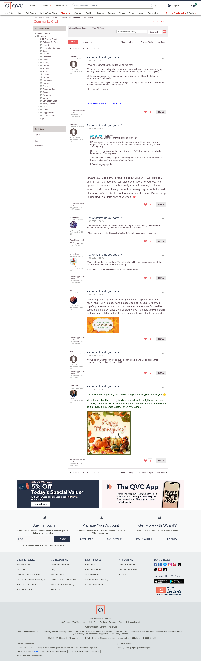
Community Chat (65, 17)
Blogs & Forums (44, 17)
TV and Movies (49, 89)
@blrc (147, 394)
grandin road (135, 622)
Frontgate (113, 622)
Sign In (155, 21)
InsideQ (46, 45)
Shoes (122, 13)
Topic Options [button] (86, 42)
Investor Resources (94, 584)
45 (78, 341)
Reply (161, 111)
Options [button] (163, 58)
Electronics (153, 13)
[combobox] (110, 6)
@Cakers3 (97, 136)
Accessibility (37, 655)
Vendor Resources (128, 564)
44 (78, 280)
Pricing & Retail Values (46, 648)
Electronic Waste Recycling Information (84, 652)
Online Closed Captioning (67, 648)
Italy (127, 648)
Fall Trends (31, 13)
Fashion (89, 13)
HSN (90, 622)
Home (140, 13)
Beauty (100, 13)
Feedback (55, 589)
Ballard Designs (100, 622)
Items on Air (61, 6)
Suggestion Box (49, 112)
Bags (131, 13)
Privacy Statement (91, 627)
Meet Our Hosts (58, 574)
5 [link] (98, 48)
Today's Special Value (51, 48)
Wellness (46, 83)
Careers (123, 574)
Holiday (46, 74)
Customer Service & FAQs (29, 574)
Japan (133, 648)
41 (78, 114)
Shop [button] (32, 6)
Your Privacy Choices (25, 652)
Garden (78, 13)
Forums (54, 17)
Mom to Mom (48, 98)
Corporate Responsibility (96, 579)
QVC (35, 17)
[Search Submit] (152, 5)
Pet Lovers (47, 95)
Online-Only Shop (48, 13)
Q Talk (45, 109)
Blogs (42, 118)
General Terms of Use (108, 627)
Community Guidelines (26, 648)
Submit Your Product (128, 569)
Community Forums (60, 564)
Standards (39, 145)
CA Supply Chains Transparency (53, 652)
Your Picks (8, 13)
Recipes (46, 68)
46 (78, 375)
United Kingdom (144, 648)
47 (78, 463)
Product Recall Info (25, 589)
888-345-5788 (23, 564)
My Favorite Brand (49, 39)
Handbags (47, 56)
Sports (45, 86)
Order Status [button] (86, 539)
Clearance (65, 13)
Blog (53, 569)
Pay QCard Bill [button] (144, 539)
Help (163, 21)
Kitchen (46, 65)
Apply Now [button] (171, 539)
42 (78, 207)
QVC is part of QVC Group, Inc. (73, 622)
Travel (45, 106)
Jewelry (111, 13)
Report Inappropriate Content (77, 111)
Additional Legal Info (88, 648)
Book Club (47, 92)
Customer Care (49, 115)
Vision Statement (23, 655)
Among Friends (49, 103)
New (19, 13)
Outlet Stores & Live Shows (63, 579)
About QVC (90, 564)
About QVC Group (93, 569)
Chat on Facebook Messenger (31, 579)
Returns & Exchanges (27, 584)
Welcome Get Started (51, 42)
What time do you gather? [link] (83, 17)
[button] (170, 6)
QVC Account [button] (114, 539)
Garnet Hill (123, 622)
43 (78, 244)
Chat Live (21, 569)
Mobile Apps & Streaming (62, 584)
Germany (120, 648)
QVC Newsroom (92, 574)
